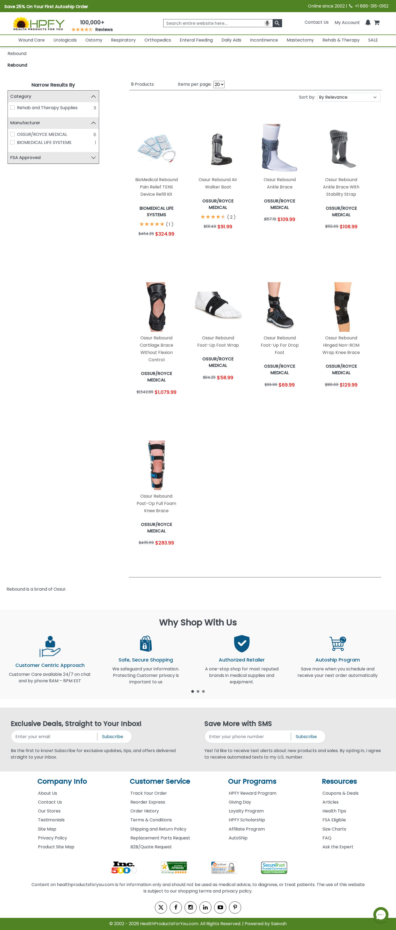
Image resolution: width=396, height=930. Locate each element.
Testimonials (51, 820)
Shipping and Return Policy (158, 829)
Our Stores (49, 811)
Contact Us (317, 22)
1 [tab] (192, 691)
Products (142, 84)
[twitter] (161, 907)
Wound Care (31, 40)
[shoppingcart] (376, 22)
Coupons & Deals (340, 793)
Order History (144, 811)
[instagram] (191, 907)
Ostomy (93, 40)
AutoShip (238, 838)
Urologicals (65, 40)
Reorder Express (147, 802)
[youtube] (220, 907)
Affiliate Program (247, 829)
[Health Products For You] (38, 23)
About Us (47, 793)
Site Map (47, 829)
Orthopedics (157, 40)
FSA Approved (25, 157)
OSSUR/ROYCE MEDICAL (42, 134)
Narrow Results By (53, 84)
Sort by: (307, 97)
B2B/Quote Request (151, 847)
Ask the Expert (337, 847)
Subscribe (112, 736)
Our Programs (252, 781)
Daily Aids (231, 40)
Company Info (62, 781)
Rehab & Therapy (341, 40)
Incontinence (264, 40)
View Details (170, 249)
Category (20, 96)
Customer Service (160, 781)
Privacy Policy (52, 838)
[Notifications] (368, 22)
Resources (339, 781)
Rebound (17, 65)
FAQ (326, 838)
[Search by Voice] (267, 23)
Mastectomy (300, 40)
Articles (330, 802)
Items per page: (194, 84)
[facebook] (176, 907)
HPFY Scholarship (247, 820)
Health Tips (334, 811)
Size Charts (334, 829)
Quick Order (143, 249)
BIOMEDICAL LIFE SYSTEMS (44, 142)
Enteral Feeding (196, 40)
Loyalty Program (246, 811)
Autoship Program (337, 659)
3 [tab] (203, 691)
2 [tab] (198, 691)
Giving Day (240, 802)
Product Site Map (56, 847)
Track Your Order (148, 793)
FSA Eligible (334, 820)
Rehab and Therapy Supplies (47, 108)
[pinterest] (235, 907)
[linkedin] (205, 907)
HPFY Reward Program (252, 793)
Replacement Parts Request (160, 838)
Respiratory (123, 40)
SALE (373, 40)
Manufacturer (25, 123)
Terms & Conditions (151, 820)
